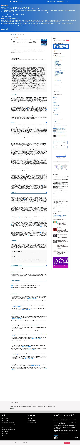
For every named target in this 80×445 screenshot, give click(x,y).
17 (19, 217)
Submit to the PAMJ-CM (61, 1)
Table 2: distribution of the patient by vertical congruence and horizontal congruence (61, 129)
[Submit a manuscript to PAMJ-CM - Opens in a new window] (61, 46)
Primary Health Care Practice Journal (7, 422)
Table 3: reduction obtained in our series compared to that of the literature (61, 132)
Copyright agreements (31, 416)
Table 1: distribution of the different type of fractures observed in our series (61, 125)
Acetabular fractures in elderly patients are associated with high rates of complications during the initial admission (60, 191)
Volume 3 (14, 34)
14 (31, 201)
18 (11, 224)
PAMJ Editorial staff (4, 433)
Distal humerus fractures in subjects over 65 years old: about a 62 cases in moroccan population (60, 183)
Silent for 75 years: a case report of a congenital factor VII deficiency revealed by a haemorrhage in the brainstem (63, 230)
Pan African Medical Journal (6, 416)
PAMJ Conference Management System (8, 429)
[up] (46, 95)
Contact (68, 1)
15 (13, 202)
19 (11, 227)
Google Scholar (55, 114)
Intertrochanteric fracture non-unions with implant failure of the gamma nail (60, 187)
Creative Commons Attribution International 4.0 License (66, 20)
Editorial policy (30, 418)
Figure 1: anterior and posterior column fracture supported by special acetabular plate (61, 136)
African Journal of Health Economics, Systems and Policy (10, 424)
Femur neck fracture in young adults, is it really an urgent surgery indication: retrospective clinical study (61, 176)
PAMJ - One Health (4, 420)
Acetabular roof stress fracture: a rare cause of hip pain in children (60, 180)
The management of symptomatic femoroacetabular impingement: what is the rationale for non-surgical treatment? (60, 206)
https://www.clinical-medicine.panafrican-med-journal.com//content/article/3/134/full (23, 25)
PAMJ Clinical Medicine (5, 418)
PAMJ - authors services (32, 422)
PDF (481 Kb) (5, 29)
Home (11, 34)
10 (42, 185)
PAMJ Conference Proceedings (6, 427)
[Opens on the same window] (12, 408)
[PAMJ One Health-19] (60, 262)
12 (44, 196)
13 (29, 197)
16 (28, 235)
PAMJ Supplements (4, 431)
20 (40, 232)
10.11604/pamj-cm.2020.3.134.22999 (24, 7)
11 (26, 196)
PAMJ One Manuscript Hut (58, 427)
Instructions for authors (51, 1)
